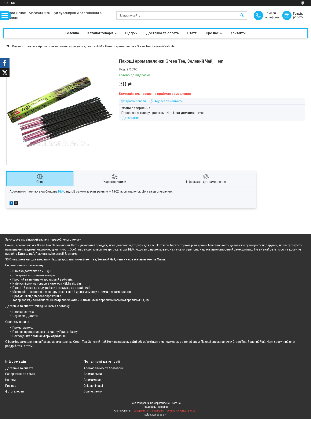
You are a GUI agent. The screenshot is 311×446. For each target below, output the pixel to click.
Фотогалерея (14, 391)
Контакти (238, 33)
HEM (99, 46)
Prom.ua (176, 403)
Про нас (212, 33)
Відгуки (131, 33)
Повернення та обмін (20, 374)
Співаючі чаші (93, 385)
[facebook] (11, 203)
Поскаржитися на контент (147, 410)
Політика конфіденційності (181, 410)
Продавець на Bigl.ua (155, 406)
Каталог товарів (100, 33)
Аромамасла (93, 379)
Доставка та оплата (162, 33)
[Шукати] (242, 15)
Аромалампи (93, 374)
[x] (16, 203)
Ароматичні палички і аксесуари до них (65, 46)
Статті (192, 33)
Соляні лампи (93, 391)
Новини (10, 379)
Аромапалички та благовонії (104, 368)
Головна (72, 33)
